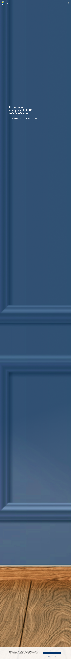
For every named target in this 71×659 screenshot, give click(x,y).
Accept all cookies (52, 653)
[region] (35, 653)
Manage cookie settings (52, 656)
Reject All (51, 650)
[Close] (69, 650)
